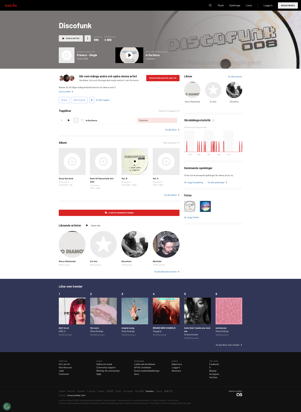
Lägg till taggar (91, 100)
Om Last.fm (64, 364)
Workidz (157, 261)
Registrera (288, 5)
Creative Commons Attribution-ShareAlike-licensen (145, 403)
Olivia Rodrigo (96, 331)
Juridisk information (141, 400)
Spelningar (234, 5)
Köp (63, 170)
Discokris (234, 101)
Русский (139, 391)
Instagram (214, 374)
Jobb (61, 370)
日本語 (110, 391)
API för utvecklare (142, 367)
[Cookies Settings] (7, 406)
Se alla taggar (102, 99)
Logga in (268, 5)
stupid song (127, 328)
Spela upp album (66, 55)
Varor (136, 374)
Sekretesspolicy (125, 400)
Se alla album (170, 195)
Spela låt (68, 120)
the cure (94, 328)
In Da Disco (153, 55)
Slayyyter (157, 331)
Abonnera (176, 370)
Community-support (106, 367)
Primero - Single (87, 55)
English (62, 391)
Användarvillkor (109, 400)
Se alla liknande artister (165, 271)
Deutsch (71, 391)
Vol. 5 (155, 178)
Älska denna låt (82, 120)
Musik (221, 5)
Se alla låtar (171, 129)
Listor (249, 5)
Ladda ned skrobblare (144, 364)
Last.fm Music (173, 400)
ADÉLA (62, 331)
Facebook (214, 364)
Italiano (101, 391)
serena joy (221, 328)
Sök (210, 5)
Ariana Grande (191, 334)
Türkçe (159, 391)
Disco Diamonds (192, 101)
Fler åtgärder (87, 38)
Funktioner (64, 374)
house (64, 99)
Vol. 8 (124, 178)
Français (91, 391)
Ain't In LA (64, 328)
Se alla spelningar (216, 182)
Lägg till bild (193, 217)
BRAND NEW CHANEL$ (164, 328)
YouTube (213, 377)
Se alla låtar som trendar (228, 344)
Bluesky (212, 370)
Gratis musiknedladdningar (147, 370)
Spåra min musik (104, 364)
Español (81, 391)
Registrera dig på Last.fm (162, 78)
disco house (79, 99)
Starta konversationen (120, 213)
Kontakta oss (65, 367)
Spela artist (73, 38)
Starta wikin (65, 91)
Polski (118, 391)
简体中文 (168, 391)
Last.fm (14, 5)
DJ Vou (213, 101)
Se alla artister (235, 76)
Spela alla (85, 110)
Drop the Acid (66, 178)
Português (128, 391)
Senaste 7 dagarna (168, 110)
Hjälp (98, 374)
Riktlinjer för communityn (108, 370)
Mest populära (170, 142)
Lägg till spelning (195, 182)
